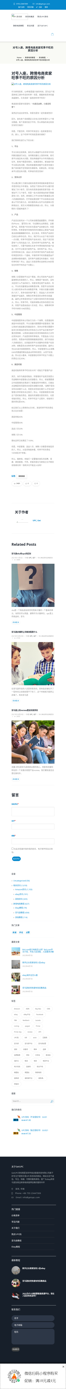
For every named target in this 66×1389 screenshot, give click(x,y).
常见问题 (30, 7)
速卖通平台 (28, 1078)
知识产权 (40, 1066)
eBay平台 (27, 1014)
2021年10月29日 (17, 636)
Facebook (39, 1014)
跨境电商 (22, 476)
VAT (26, 1038)
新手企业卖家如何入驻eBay (33, 962)
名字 (13, 821)
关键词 (25, 1049)
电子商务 (17, 1066)
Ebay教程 (19, 908)
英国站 (27, 1072)
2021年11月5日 (17, 558)
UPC (39, 1032)
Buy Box (38, 1009)
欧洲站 (48, 1055)
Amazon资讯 (20, 889)
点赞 (28, 932)
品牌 (44, 1049)
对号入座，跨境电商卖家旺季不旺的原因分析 (32, 75)
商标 (27, 1055)
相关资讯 (17, 885)
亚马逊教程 (19, 912)
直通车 (28, 1066)
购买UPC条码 (42, 16)
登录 (46, 7)
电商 (35, 1061)
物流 (26, 1061)
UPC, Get (37, 520)
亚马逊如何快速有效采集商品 (34, 988)
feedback (26, 1020)
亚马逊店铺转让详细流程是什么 (24, 632)
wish (35, 1038)
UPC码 (16, 1038)
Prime (38, 1026)
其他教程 (42, 57)
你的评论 (15, 804)
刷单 (35, 1049)
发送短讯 (15, 1349)
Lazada (38, 1020)
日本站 (37, 1055)
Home (19, 57)
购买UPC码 (16, 1234)
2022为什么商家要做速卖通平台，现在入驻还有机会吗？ (38, 1294)
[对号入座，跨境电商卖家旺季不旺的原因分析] (33, 84)
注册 (40, 7)
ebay (16, 1014)
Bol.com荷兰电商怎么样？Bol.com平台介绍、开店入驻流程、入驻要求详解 (38, 950)
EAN (48, 1009)
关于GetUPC (42, 26)
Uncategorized (46, 558)
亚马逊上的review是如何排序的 (25, 710)
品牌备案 (17, 1055)
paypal (27, 1026)
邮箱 (13, 836)
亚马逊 (16, 1043)
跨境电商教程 (18, 26)
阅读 (14, 932)
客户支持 (21, 7)
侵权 (15, 1049)
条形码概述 (29, 16)
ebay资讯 (19, 894)
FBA (15, 1020)
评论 (21, 932)
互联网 (45, 1038)
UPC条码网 (17, 16)
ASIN (27, 1009)
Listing (16, 1026)
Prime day (17, 1032)
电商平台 (46, 1061)
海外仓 (16, 1061)
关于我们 (15, 1227)
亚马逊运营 (42, 1043)
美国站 (16, 1072)
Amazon (17, 1009)
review (29, 1032)
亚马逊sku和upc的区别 (21, 553)
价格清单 (15, 1215)
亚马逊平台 (28, 1043)
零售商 (16, 1084)
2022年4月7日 (27, 955)
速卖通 (16, 1078)
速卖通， (41, 1078)
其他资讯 (19, 899)
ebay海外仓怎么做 (30, 975)
